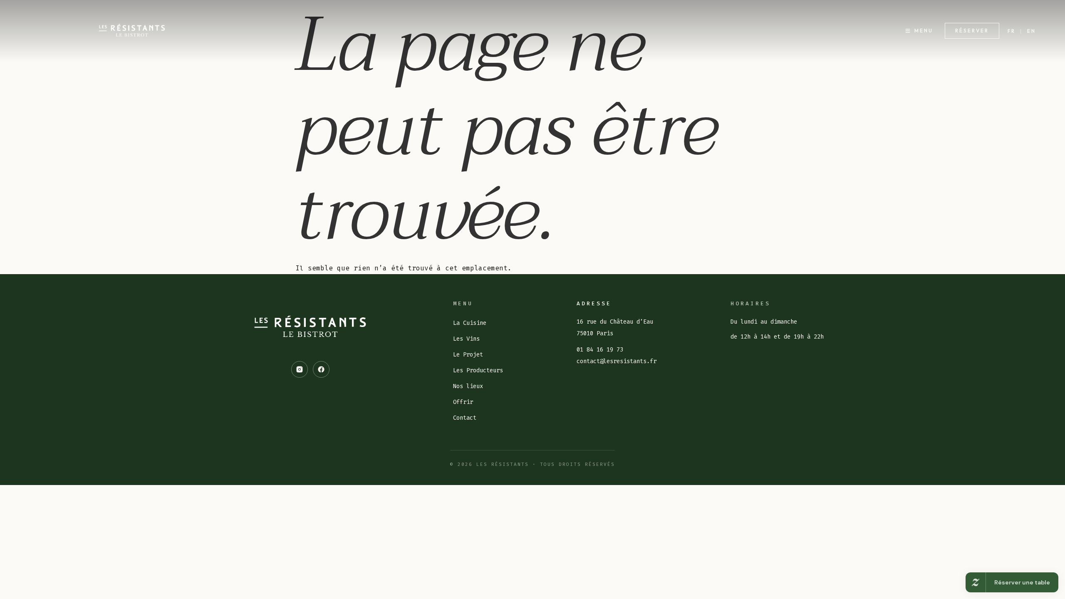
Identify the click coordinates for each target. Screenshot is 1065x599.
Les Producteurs (478, 370)
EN (1031, 31)
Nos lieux (468, 386)
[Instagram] (299, 369)
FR (1011, 31)
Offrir (463, 402)
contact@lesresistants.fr (616, 361)
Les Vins (466, 339)
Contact (464, 418)
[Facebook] (321, 369)
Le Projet (468, 355)
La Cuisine (469, 323)
